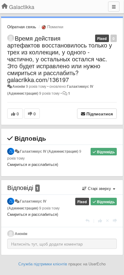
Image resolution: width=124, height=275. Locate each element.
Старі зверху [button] (99, 188)
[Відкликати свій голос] (107, 220)
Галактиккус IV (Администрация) (49, 151)
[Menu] (113, 7)
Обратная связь (21, 26)
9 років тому (49, 208)
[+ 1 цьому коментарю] (100, 220)
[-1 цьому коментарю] (115, 220)
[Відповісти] (87, 220)
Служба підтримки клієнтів (42, 264)
